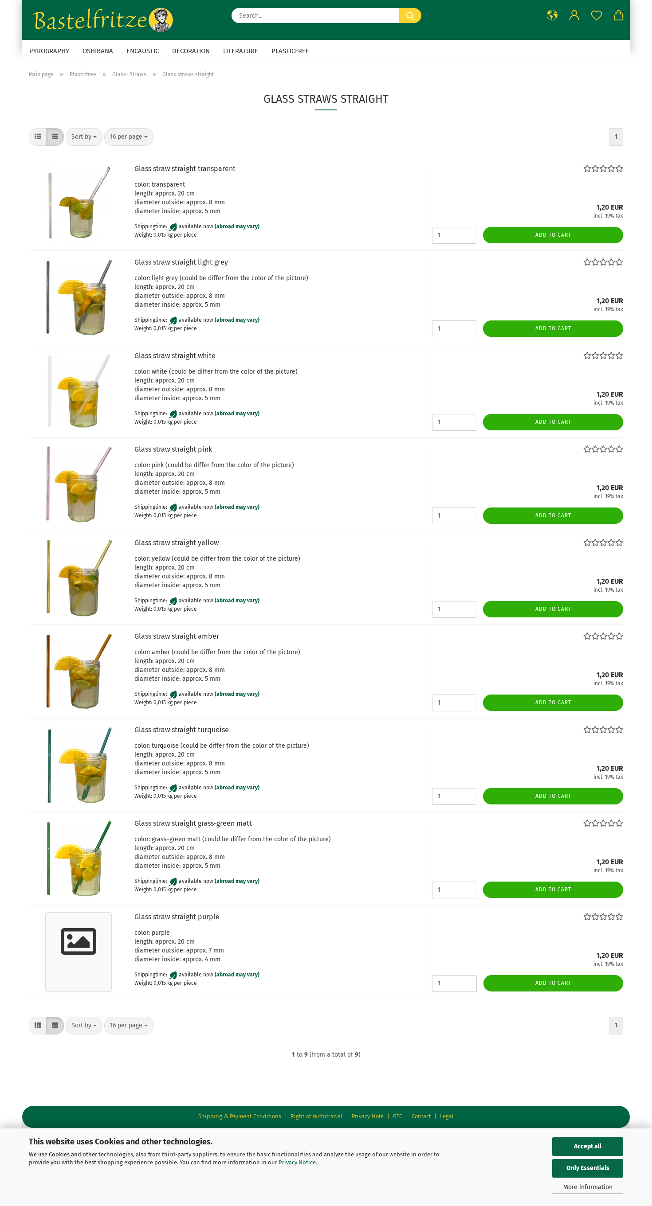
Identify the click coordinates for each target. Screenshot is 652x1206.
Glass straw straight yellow (176, 543)
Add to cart (553, 235)
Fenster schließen (551, 142)
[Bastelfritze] (104, 20)
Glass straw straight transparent (185, 168)
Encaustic (142, 51)
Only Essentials (587, 1168)
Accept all (587, 1146)
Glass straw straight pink (173, 449)
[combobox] (84, 137)
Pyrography (49, 51)
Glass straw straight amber (176, 636)
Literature (240, 51)
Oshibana (97, 51)
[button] (38, 137)
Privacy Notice (297, 1162)
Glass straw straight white (175, 355)
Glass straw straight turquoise (181, 730)
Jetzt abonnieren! (552, 119)
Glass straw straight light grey (181, 262)
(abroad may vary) (237, 227)
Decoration (191, 51)
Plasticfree (290, 51)
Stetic (566, 147)
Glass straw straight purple (177, 917)
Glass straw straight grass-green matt (193, 823)
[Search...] (410, 15)
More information (588, 1187)
